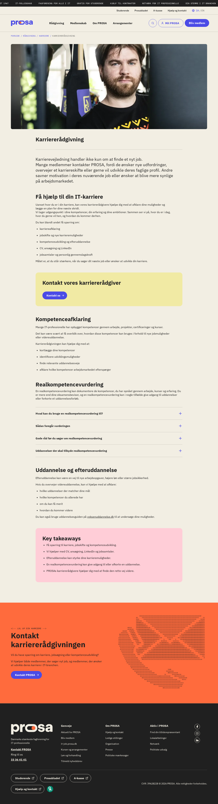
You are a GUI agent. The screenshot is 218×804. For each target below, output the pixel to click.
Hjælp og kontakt (177, 10)
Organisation (112, 743)
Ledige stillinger (114, 738)
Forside (15, 36)
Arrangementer (122, 23)
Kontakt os (53, 295)
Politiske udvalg (158, 749)
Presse (109, 749)
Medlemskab (78, 23)
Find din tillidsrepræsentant (165, 732)
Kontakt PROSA (25, 675)
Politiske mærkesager (117, 755)
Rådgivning (56, 23)
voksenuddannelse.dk (100, 516)
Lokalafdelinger (158, 738)
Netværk (154, 743)
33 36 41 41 (19, 759)
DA (197, 10)
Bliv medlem (197, 23)
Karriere (44, 36)
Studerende (122, 10)
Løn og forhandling (71, 755)
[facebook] (197, 726)
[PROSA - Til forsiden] (22, 23)
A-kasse (157, 10)
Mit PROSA (172, 23)
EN (202, 10)
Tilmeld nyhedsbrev (71, 761)
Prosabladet (141, 10)
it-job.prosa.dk (69, 743)
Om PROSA (100, 23)
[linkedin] (197, 740)
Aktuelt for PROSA (70, 732)
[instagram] (197, 733)
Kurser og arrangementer (74, 749)
